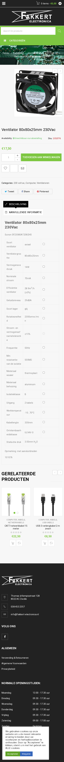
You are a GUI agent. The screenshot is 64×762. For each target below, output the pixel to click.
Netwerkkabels (16, 522)
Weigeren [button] (26, 754)
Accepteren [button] (12, 754)
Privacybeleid (8, 669)
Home (5, 53)
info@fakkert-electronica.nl (25, 614)
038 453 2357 (18, 606)
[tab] (15, 204)
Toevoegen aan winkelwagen (41, 157)
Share (27, 191)
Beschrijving (17, 204)
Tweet (11, 191)
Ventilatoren (34, 53)
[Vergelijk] (19, 543)
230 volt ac (51, 53)
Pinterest (44, 191)
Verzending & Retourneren (15, 658)
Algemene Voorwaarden (14, 663)
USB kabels (48, 522)
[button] (13, 543)
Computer (18, 53)
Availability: (7, 138)
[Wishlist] (5, 168)
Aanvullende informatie (25, 212)
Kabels (21, 520)
